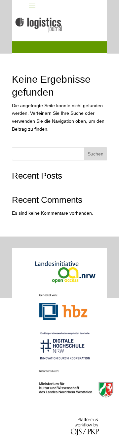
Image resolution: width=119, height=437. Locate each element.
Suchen (95, 153)
